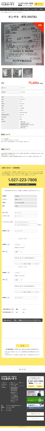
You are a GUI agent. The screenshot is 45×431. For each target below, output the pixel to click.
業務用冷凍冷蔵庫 (14, 387)
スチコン (15, 397)
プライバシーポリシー (26, 349)
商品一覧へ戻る (22, 369)
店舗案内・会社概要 (14, 384)
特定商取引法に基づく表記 (35, 413)
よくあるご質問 (34, 9)
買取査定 (39, 386)
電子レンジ (13, 400)
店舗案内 (41, 9)
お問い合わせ (40, 4)
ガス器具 (12, 397)
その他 (13, 401)
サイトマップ (21, 385)
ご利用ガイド (4, 382)
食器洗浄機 (16, 396)
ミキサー (14, 399)
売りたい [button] (18, 9)
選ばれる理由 (26, 9)
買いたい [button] (11, 9)
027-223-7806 (26, 3)
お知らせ (3, 385)
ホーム (3, 9)
